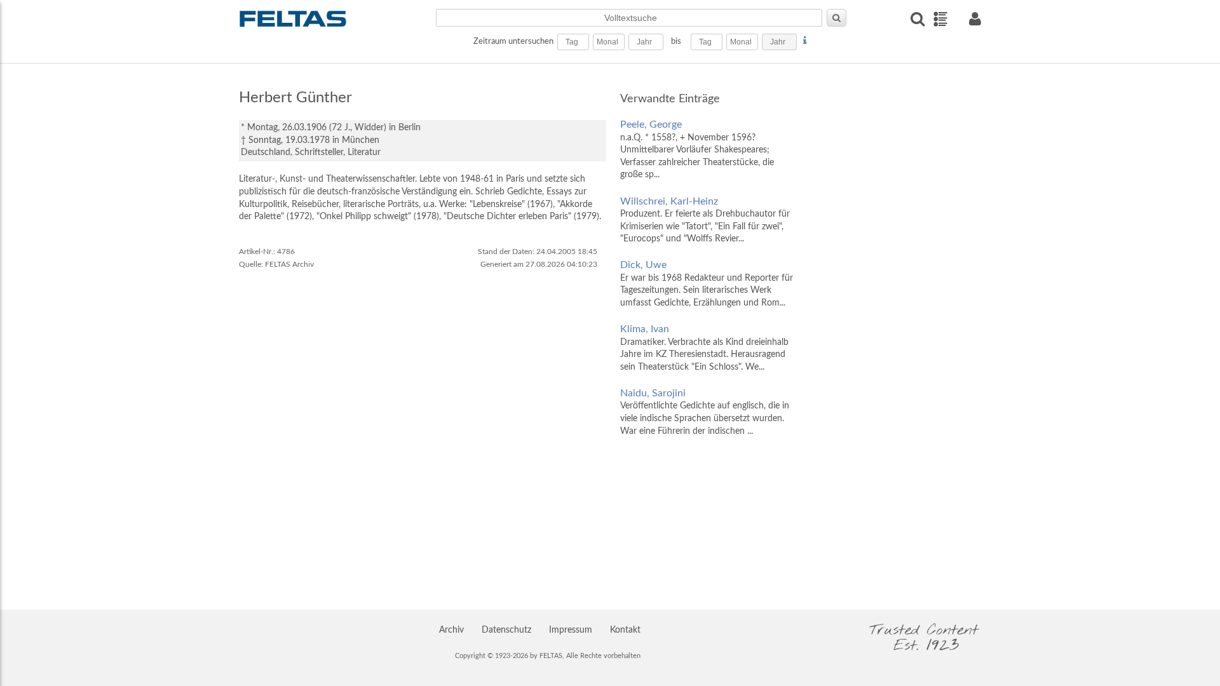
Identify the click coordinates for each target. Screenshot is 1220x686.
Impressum (570, 630)
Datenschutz (506, 630)
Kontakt (625, 630)
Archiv (451, 630)
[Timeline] (940, 19)
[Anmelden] (975, 19)
